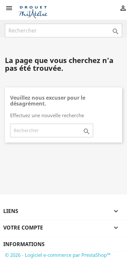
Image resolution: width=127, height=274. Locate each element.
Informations (24, 244)
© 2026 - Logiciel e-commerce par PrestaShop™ (58, 255)
